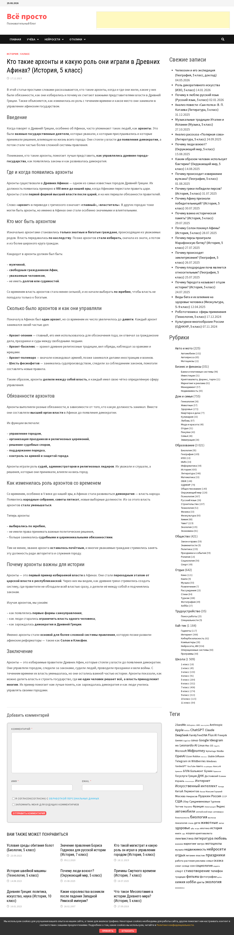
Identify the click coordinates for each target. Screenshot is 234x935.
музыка (179, 849)
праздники (215, 854)
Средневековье (199, 801)
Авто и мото (184, 348)
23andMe (180, 725)
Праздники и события (193, 553)
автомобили (185, 811)
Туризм (185, 598)
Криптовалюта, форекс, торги (198, 379)
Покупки (185, 432)
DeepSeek (181, 735)
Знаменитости (189, 545)
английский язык (204, 812)
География (187, 454)
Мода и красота (190, 424)
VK (189, 761)
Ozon (189, 756)
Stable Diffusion (216, 756)
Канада (221, 786)
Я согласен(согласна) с (57, 798)
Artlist (187, 730)
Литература (188, 473)
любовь (220, 838)
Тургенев (215, 801)
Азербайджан (208, 766)
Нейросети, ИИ (189, 646)
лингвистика (184, 838)
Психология (187, 496)
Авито (199, 766)
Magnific (217, 746)
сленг (178, 865)
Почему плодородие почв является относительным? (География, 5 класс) (200, 272)
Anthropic (216, 725)
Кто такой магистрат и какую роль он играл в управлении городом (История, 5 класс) (135, 850)
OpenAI (180, 756)
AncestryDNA (205, 725)
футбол (219, 877)
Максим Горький (214, 791)
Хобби (184, 605)
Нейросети (52, 39)
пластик (200, 855)
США (178, 801)
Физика (185, 511)
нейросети (216, 849)
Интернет (186, 634)
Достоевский (211, 776)
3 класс (185, 672)
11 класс (185, 702)
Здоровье (187, 409)
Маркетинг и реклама (193, 383)
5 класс (25, 53)
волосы (212, 817)
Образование (184, 445)
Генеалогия (187, 401)
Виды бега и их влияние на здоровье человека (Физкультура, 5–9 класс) (199, 302)
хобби (191, 882)
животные (209, 822)
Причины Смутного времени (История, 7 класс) (135, 873)
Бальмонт (196, 771)
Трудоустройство (187, 611)
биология (198, 817)
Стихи (184, 594)
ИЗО (183, 458)
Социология (188, 560)
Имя (15, 781)
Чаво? (184, 523)
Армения (178, 771)
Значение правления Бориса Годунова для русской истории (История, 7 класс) (83, 850)
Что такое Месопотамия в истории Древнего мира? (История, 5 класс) (133, 896)
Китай (179, 791)
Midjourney (196, 750)
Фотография (188, 601)
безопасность (182, 817)
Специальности (190, 620)
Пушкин (204, 796)
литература (203, 838)
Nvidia (220, 751)
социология (204, 865)
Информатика (189, 465)
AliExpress (191, 725)
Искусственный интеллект (196, 786)
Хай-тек (180, 625)
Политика (186, 549)
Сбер (186, 801)
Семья (184, 436)
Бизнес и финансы (188, 366)
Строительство (190, 504)
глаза (190, 823)
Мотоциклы (187, 361)
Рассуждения (188, 590)
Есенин (222, 776)
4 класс (185, 675)
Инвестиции (188, 375)
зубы (192, 828)
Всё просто (27, 16)
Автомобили (188, 353)
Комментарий (22, 729)
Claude (209, 730)
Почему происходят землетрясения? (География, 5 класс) (196, 257)
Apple (179, 730)
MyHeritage (211, 751)
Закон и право (189, 541)
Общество (182, 536)
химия (180, 882)
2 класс (185, 668)
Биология (186, 450)
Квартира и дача (190, 413)
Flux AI (212, 735)
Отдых (184, 428)
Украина (188, 806)
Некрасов (191, 796)
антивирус (218, 811)
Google (204, 740)
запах (221, 823)
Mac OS (209, 745)
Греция (192, 776)
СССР (224, 796)
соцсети (216, 866)
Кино (184, 575)
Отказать (128, 930)
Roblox (196, 756)
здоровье (182, 828)
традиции (180, 876)
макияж (179, 843)
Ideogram (216, 740)
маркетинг (190, 843)
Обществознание (191, 488)
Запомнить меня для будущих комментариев (47, 804)
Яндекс (220, 806)
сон (192, 865)
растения (189, 860)
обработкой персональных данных (74, 798)
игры (197, 828)
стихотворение (197, 870)
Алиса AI (217, 766)
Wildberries (198, 761)
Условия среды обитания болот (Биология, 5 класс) (30, 847)
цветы (200, 882)
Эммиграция (188, 439)
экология (213, 881)
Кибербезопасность (192, 638)
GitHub (194, 740)
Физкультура (188, 515)
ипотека (205, 828)
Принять (107, 930)
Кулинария (187, 416)
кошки (190, 833)
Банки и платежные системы (197, 371)
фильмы (192, 876)
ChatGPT (197, 729)
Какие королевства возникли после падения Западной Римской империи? (82, 896)
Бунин (208, 771)
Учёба (31, 39)
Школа (180, 659)
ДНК (200, 776)
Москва (180, 796)
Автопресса (188, 357)
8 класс (185, 691)
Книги (184, 578)
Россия (216, 796)
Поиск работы (189, 616)
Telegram (181, 761)
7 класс (185, 687)
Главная (15, 39)
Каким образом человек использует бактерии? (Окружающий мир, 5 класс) (201, 164)
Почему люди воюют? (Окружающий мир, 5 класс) (81, 873)
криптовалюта (203, 833)
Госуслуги (181, 776)
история (216, 828)
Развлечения (188, 586)
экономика (179, 887)
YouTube (191, 766)
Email (86, 781)
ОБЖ (183, 481)
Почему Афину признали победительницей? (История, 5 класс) (197, 203)
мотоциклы (213, 844)
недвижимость (195, 849)
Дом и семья (184, 396)
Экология (186, 527)
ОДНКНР (185, 484)
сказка (218, 860)
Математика (188, 477)
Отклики (75, 39)
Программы (187, 653)
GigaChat (186, 741)
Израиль (179, 781)
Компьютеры (188, 642)
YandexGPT (180, 766)
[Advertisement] (163, 20)
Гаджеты (186, 630)
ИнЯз (184, 461)
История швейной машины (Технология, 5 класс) (26, 873)
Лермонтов (191, 791)
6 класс (185, 683)
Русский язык (189, 500)
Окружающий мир (191, 492)
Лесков (202, 792)
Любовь (185, 420)
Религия (185, 556)
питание (190, 855)
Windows (211, 761)
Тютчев (179, 806)
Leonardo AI (188, 745)
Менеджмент (188, 387)
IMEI (177, 745)
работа (179, 860)
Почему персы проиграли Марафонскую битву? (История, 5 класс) (199, 243)
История (12, 53)
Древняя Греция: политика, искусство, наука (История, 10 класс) (29, 896)
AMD (198, 725)
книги (178, 833)
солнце (185, 865)
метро (201, 843)
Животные (187, 405)
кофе (183, 834)
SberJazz (204, 757)
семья (209, 860)
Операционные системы (195, 650)
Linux (201, 745)
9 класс (185, 695)
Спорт (184, 564)
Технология (187, 507)
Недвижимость (189, 390)
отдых (180, 855)
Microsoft (181, 751)
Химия (184, 519)
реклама (200, 860)
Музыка (185, 582)
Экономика (187, 530)
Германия (217, 771)
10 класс (185, 698)
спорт (179, 871)
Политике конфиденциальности (175, 925)
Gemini (179, 740)
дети (197, 823)
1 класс (185, 664)
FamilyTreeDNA (198, 735)
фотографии (208, 876)
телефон (217, 871)
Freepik (222, 735)
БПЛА (186, 771)
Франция (198, 806)
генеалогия (181, 823)
